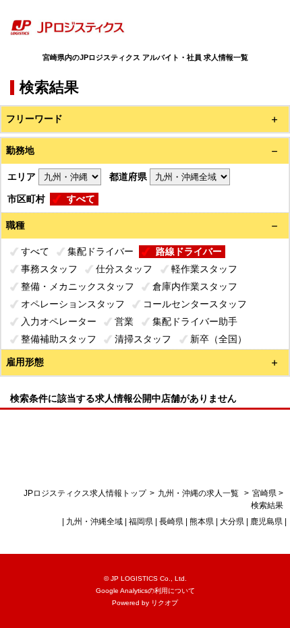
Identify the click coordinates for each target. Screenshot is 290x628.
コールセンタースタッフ (195, 304)
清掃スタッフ (143, 339)
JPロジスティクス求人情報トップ (85, 493)
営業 (124, 321)
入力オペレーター (58, 321)
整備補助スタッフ (58, 339)
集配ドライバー (100, 251)
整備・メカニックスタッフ (77, 286)
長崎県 (171, 521)
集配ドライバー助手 (194, 321)
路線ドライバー (189, 251)
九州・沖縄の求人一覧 (199, 493)
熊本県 (202, 521)
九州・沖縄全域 (94, 521)
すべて (81, 198)
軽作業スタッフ (204, 268)
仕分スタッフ (124, 268)
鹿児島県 (266, 521)
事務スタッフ (49, 268)
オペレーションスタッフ (73, 304)
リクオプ (164, 602)
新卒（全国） (218, 339)
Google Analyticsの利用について (145, 590)
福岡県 (141, 521)
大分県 (232, 521)
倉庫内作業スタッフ (194, 286)
